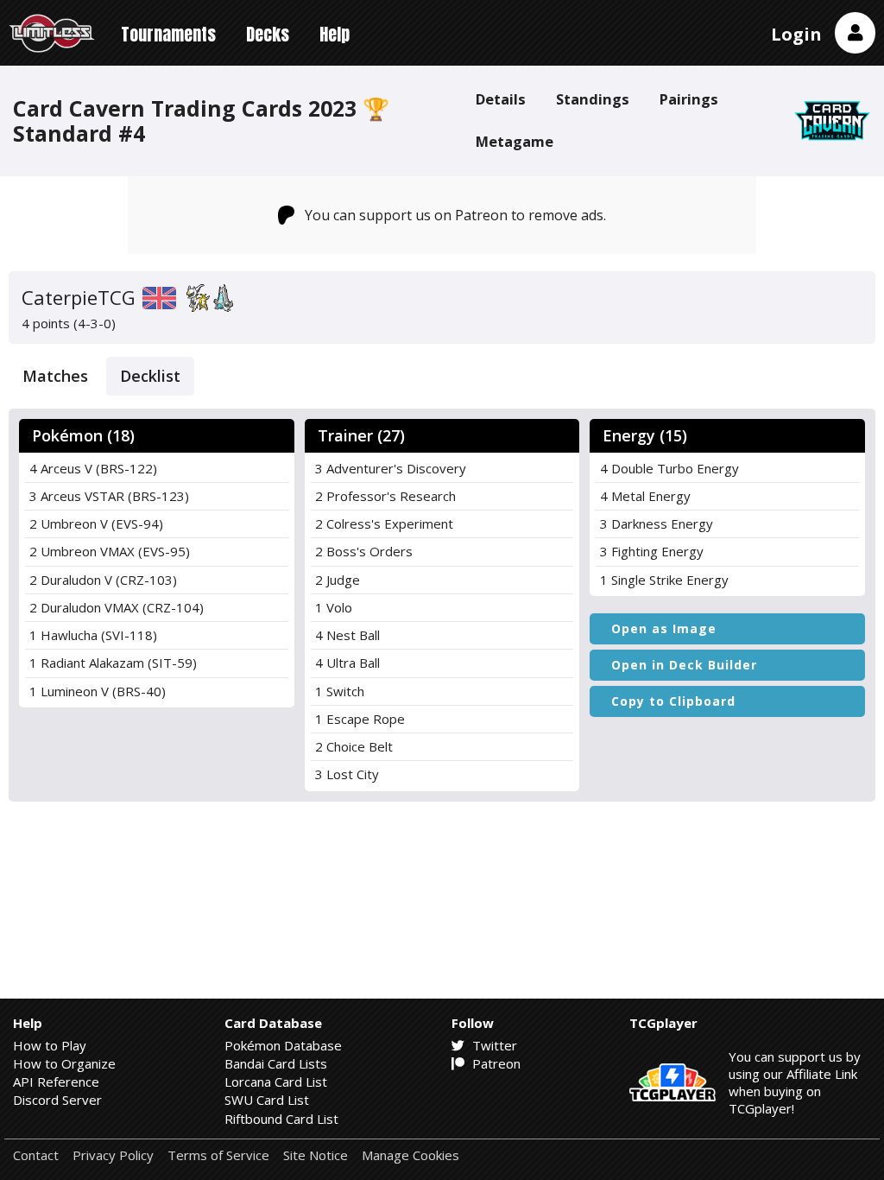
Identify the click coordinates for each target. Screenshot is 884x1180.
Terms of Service (218, 1155)
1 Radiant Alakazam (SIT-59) (113, 662)
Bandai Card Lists (275, 1063)
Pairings (689, 99)
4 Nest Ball (347, 635)
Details (501, 99)
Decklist (150, 375)
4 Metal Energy (645, 495)
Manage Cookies (410, 1155)
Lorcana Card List (275, 1081)
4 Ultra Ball (347, 662)
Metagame (514, 141)
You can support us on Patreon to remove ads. (455, 215)
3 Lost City (347, 774)
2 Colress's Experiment (384, 523)
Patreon (495, 1063)
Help (334, 34)
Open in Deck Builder (684, 665)
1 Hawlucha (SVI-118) (93, 635)
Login (796, 34)
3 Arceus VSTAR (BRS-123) (109, 495)
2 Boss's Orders (364, 551)
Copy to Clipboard (673, 701)
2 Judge (337, 579)
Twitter (493, 1045)
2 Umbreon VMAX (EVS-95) (109, 551)
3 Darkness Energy (656, 523)
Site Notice (315, 1155)
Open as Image (664, 628)
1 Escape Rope (360, 718)
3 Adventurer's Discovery (390, 468)
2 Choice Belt (354, 746)
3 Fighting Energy (652, 551)
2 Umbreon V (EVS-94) (96, 523)
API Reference (56, 1081)
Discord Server (57, 1099)
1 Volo (333, 607)
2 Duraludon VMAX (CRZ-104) (116, 607)
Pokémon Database (283, 1045)
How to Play (49, 1045)
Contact (36, 1155)
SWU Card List (266, 1099)
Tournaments (168, 34)
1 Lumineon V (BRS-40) (97, 691)
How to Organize (64, 1063)
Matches (55, 375)
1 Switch (339, 691)
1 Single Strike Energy (664, 579)
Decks (267, 34)
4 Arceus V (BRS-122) (93, 468)
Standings (592, 99)
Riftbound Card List (281, 1118)
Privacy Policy (113, 1155)
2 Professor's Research (385, 495)
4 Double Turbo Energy (669, 468)
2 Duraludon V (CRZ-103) (103, 579)
